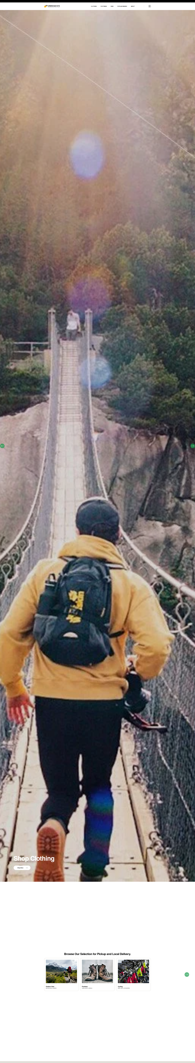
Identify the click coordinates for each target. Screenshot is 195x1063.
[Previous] (2, 446)
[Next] (192, 446)
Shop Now (20, 868)
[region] (97, 974)
